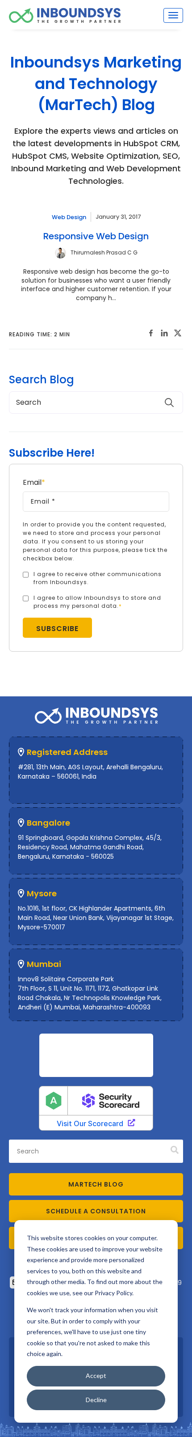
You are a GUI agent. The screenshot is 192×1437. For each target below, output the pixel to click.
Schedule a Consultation (96, 1211)
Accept (96, 1375)
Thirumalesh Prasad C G (104, 252)
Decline (96, 1399)
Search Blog (41, 380)
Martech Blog (96, 1184)
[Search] (175, 1150)
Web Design (69, 216)
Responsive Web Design (96, 236)
